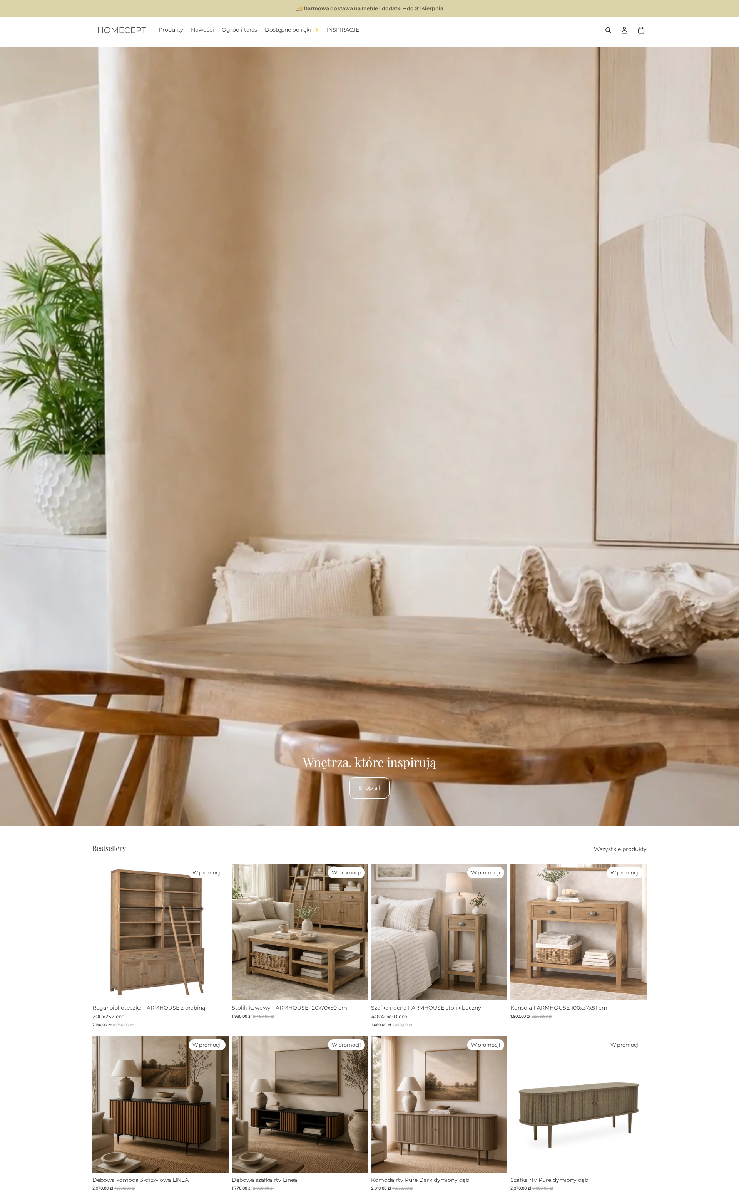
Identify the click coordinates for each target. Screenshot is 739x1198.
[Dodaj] (217, 988)
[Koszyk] (641, 30)
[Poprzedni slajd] (103, 932)
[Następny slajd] (217, 932)
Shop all (369, 787)
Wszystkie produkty (620, 849)
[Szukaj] (608, 30)
